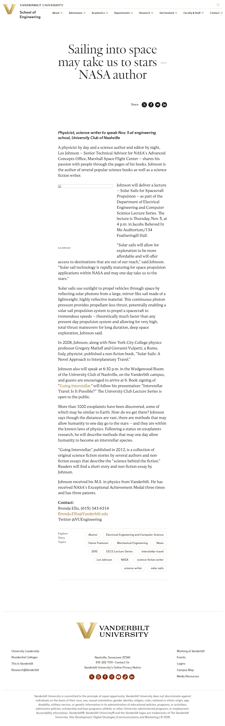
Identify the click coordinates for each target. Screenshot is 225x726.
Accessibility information (52, 713)
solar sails (157, 568)
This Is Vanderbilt (22, 663)
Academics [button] (98, 13)
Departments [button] (122, 13)
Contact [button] (215, 13)
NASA (124, 560)
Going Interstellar (75, 385)
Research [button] (144, 13)
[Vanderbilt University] (112, 630)
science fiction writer (150, 560)
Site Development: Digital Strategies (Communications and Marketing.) (114, 717)
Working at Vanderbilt (191, 651)
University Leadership (25, 651)
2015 (94, 551)
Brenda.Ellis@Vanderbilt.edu (83, 513)
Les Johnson (104, 560)
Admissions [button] (75, 13)
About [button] (55, 13)
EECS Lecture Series (119, 551)
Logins (181, 663)
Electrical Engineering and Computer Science (135, 535)
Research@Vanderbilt (25, 670)
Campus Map (185, 670)
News (160, 543)
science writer (133, 568)
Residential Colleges (24, 657)
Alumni (92, 535)
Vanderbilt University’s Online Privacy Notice (112, 667)
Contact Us (122, 662)
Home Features (98, 543)
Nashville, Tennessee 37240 (112, 657)
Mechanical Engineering (132, 543)
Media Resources (188, 676)
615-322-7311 (104, 662)
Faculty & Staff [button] (192, 13)
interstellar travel (153, 551)
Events (181, 657)
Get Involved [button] (167, 13)
